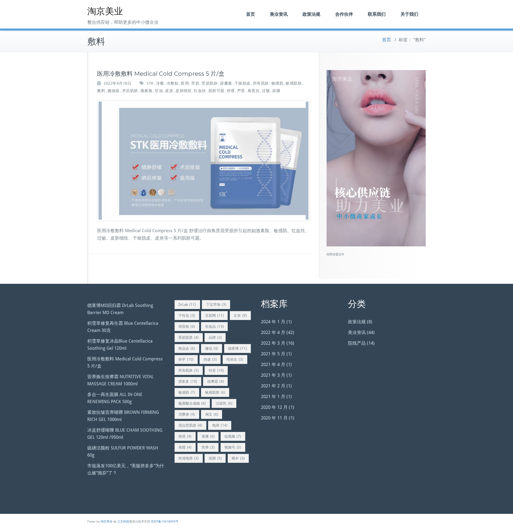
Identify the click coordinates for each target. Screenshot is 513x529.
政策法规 (311, 14)
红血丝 (200, 90)
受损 (195, 83)
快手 (186, 359)
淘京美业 (105, 11)
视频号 (232, 447)
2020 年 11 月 (274, 418)
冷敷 (160, 83)
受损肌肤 (210, 83)
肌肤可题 (216, 90)
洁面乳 (224, 403)
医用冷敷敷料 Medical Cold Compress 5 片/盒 (160, 73)
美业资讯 (279, 14)
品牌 (215, 337)
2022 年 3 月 (273, 343)
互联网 (214, 315)
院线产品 (357, 343)
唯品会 (186, 348)
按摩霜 (215, 381)
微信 (211, 348)
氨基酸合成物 (192, 403)
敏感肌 (277, 83)
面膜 (276, 90)
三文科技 (123, 521)
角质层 (254, 90)
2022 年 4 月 (273, 332)
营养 (208, 447)
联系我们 (377, 14)
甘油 (159, 90)
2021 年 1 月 (273, 396)
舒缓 (231, 90)
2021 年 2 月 (273, 386)
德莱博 (237, 348)
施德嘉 (113, 90)
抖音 (216, 370)
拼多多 (187, 381)
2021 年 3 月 (273, 375)
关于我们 (409, 14)
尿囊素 (226, 83)
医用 (185, 83)
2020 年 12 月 (274, 407)
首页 (250, 14)
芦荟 (241, 90)
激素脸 (146, 90)
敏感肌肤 (294, 83)
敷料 (101, 90)
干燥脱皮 (243, 83)
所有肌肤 (261, 83)
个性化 (186, 315)
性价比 (235, 359)
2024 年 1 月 (273, 321)
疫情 (184, 436)
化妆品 (214, 326)
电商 (219, 425)
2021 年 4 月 (273, 364)
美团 (184, 447)
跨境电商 (188, 458)
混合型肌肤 (190, 425)
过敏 (266, 90)
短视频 (232, 436)
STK (150, 83)
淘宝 (211, 414)
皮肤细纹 (183, 90)
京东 (240, 315)
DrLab (187, 304)
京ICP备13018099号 (164, 521)
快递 (210, 359)
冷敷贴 (173, 83)
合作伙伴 (344, 14)
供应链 (186, 326)
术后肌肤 (130, 90)
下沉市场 (216, 304)
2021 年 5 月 (273, 354)
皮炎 (169, 90)
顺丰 (238, 458)
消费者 (186, 414)
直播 (208, 436)
